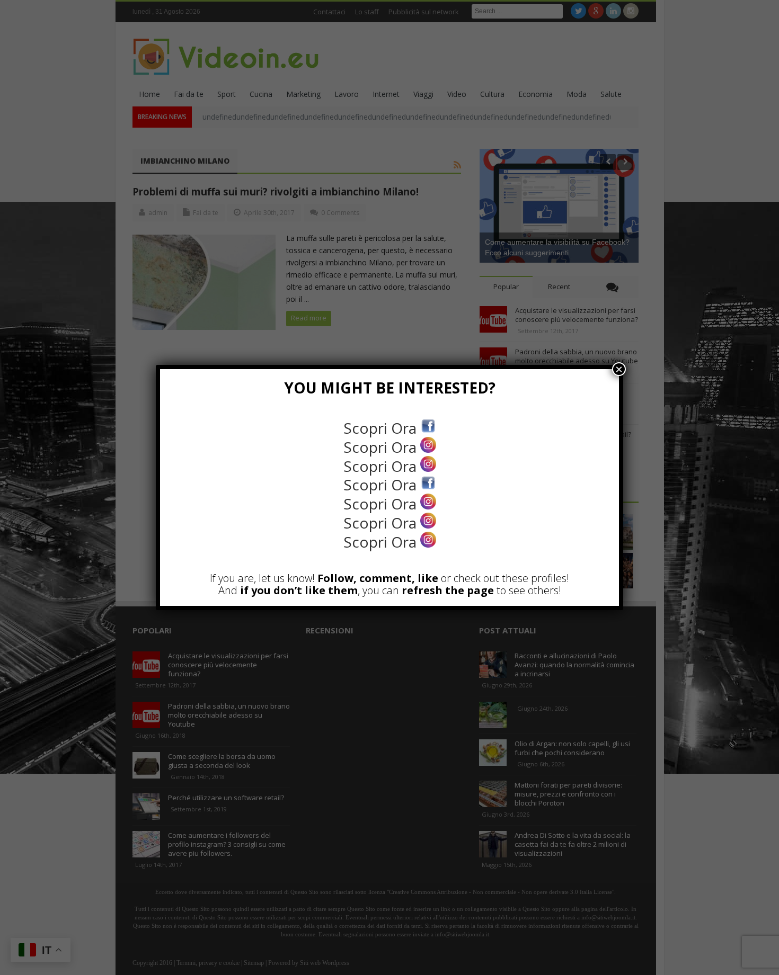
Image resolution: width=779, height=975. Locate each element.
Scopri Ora (381, 428)
